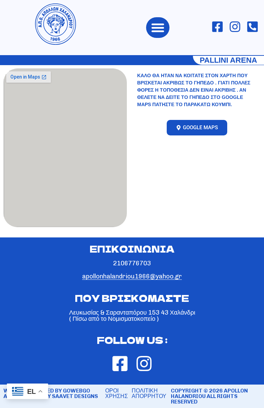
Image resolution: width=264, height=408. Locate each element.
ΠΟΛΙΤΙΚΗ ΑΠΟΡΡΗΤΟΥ (149, 393)
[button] (157, 27)
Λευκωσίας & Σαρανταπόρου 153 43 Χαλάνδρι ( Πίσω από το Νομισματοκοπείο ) (132, 316)
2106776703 (132, 263)
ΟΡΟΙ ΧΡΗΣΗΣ (116, 393)
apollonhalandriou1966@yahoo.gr (132, 276)
